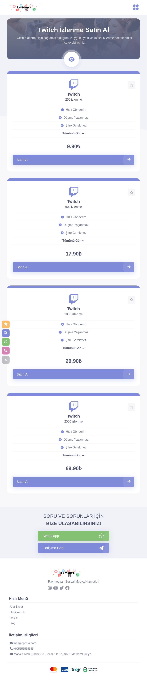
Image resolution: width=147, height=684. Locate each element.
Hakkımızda (17, 612)
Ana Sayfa (16, 606)
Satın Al (22, 160)
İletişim (14, 617)
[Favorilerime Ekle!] (131, 85)
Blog (12, 623)
